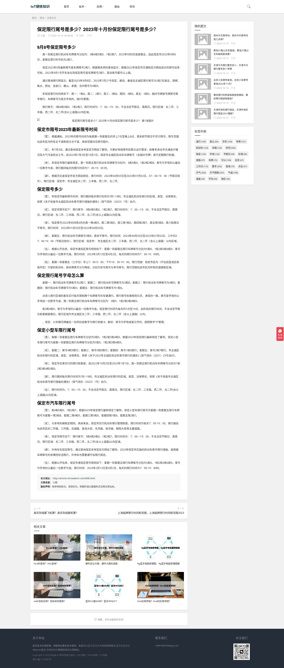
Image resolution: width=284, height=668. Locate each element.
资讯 (132, 6)
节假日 (229, 154)
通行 (201, 141)
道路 (200, 160)
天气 (201, 172)
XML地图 (81, 655)
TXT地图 (103, 655)
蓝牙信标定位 (123, 645)
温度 (200, 178)
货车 (227, 141)
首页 (66, 6)
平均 (213, 178)
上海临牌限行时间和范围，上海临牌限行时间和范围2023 (151, 513)
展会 (117, 6)
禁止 (214, 141)
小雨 (55, 482)
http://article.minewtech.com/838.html (74, 478)
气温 (233, 172)
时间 (231, 147)
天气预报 (217, 172)
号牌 (241, 141)
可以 (226, 160)
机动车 (202, 147)
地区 (225, 178)
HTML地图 (92, 655)
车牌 (213, 160)
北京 (239, 160)
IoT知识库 (61, 655)
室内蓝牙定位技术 (92, 645)
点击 (242, 166)
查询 (230, 166)
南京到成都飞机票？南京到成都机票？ (56, 513)
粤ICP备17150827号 (42, 659)
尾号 (217, 166)
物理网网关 (52, 649)
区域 (242, 154)
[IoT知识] (40, 9)
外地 (215, 154)
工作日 (202, 166)
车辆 (217, 147)
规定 (201, 154)
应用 (99, 6)
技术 (81, 6)
